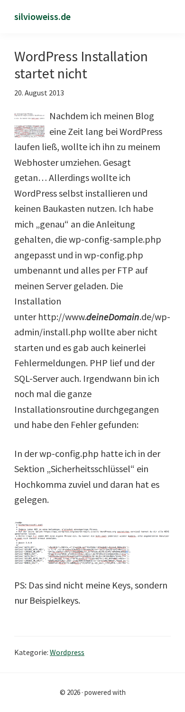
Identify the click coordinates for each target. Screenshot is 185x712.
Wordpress (67, 652)
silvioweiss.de (42, 16)
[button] (167, 17)
